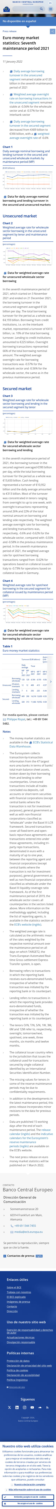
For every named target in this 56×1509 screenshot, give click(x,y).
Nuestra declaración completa (29, 1485)
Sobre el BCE (14, 1287)
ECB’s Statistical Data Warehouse (31, 744)
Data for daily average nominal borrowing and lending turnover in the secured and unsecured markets (27, 201)
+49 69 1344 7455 (25, 1226)
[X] (9, 1407)
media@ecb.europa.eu (28, 1232)
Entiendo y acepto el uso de (30, 1497)
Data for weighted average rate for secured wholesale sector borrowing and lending (26, 446)
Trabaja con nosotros (19, 1292)
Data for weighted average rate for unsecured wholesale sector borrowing (26, 277)
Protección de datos (18, 1361)
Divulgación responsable (21, 1342)
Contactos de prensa (20, 1256)
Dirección (12, 1311)
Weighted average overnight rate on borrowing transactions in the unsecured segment (31, 98)
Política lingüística (17, 1380)
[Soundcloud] (40, 1407)
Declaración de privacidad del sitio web (29, 1366)
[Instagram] (24, 1407)
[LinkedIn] (17, 1407)
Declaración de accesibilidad (23, 1375)
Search (41, 9)
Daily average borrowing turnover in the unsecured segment (27, 75)
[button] (50, 3)
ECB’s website (23, 925)
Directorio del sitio (17, 1387)
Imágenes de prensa (18, 1302)
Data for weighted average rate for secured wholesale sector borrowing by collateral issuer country (28, 634)
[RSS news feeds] (47, 1407)
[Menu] (50, 9)
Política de (17, 1370)
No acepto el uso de (30, 1504)
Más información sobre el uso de (30, 1490)
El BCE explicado (16, 1297)
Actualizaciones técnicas (21, 1337)
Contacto (12, 1306)
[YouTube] (32, 1407)
